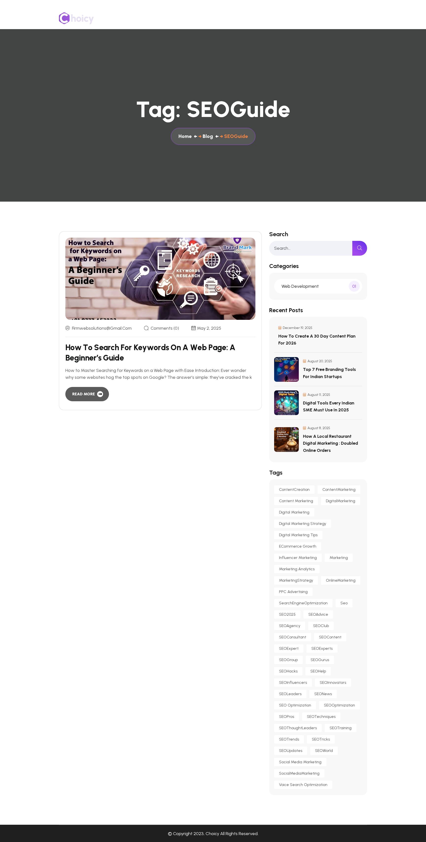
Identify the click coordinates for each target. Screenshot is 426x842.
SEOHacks (288, 671)
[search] (359, 248)
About (235, 18)
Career (360, 18)
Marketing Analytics (297, 569)
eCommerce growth (297, 546)
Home (210, 18)
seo (344, 603)
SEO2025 (287, 614)
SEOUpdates (290, 750)
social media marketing (300, 762)
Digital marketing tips (298, 535)
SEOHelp (318, 671)
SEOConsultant (292, 637)
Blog (335, 18)
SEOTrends (289, 739)
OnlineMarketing (340, 580)
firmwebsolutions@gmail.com (102, 328)
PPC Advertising (293, 591)
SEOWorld (324, 750)
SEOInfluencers (293, 682)
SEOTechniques (321, 716)
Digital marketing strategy (302, 523)
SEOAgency (289, 625)
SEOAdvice (318, 614)
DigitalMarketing (340, 500)
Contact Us (306, 18)
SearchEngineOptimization (303, 603)
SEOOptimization (339, 705)
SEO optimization (295, 705)
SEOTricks (321, 739)
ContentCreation (294, 489)
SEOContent (330, 637)
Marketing (339, 557)
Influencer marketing (298, 557)
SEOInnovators (333, 682)
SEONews (323, 693)
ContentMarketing (338, 489)
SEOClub (321, 625)
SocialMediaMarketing (299, 773)
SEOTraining (341, 728)
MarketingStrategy (296, 580)
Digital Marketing (294, 512)
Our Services (268, 18)
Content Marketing (296, 500)
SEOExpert (289, 648)
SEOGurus (320, 659)
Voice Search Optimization (303, 784)
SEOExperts (322, 648)
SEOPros (286, 716)
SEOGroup (288, 659)
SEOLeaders (290, 693)
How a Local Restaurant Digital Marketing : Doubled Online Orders (330, 443)
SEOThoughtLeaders (298, 728)
